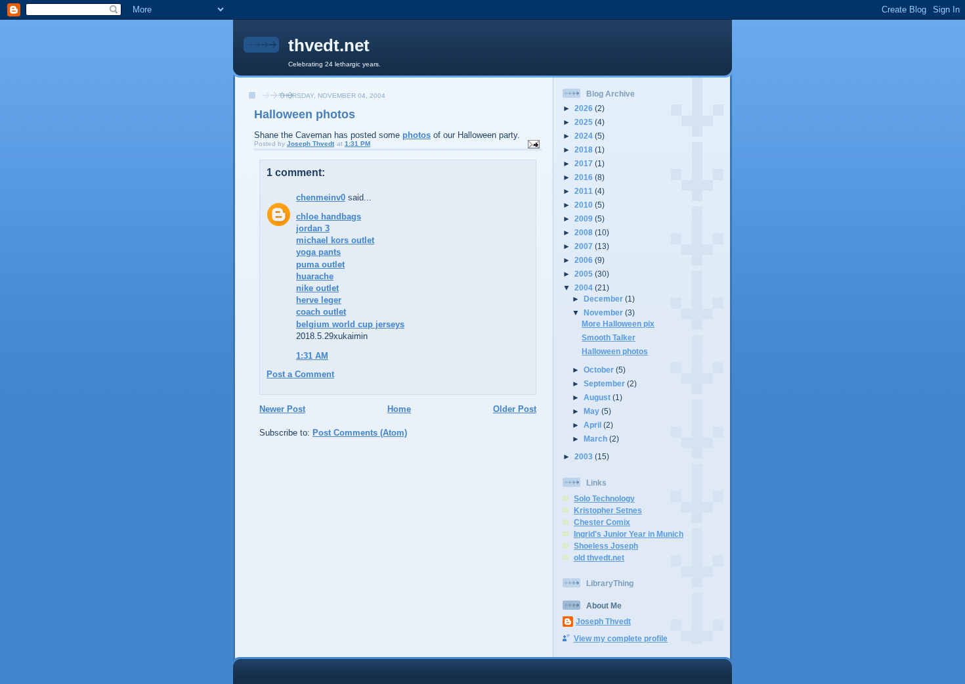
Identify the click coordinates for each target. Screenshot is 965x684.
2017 (584, 163)
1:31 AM (312, 356)
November (604, 312)
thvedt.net (329, 45)
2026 (584, 108)
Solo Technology (604, 498)
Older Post (514, 409)
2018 (584, 149)
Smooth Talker (608, 337)
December (604, 298)
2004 (584, 287)
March (596, 438)
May (592, 411)
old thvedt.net (599, 557)
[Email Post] (533, 143)
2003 (584, 456)
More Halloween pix (618, 323)
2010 (584, 204)
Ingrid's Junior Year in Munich (628, 534)
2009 (584, 218)
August (598, 397)
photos (416, 135)
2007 (584, 246)
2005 (584, 273)
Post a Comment (300, 374)
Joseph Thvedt (603, 621)
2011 (584, 191)
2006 (584, 260)
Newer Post (282, 409)
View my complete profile (621, 638)
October (600, 369)
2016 (584, 177)
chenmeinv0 (320, 197)
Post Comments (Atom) (359, 433)
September (605, 383)
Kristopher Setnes (608, 510)
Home (399, 409)
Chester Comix (602, 522)
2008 (584, 232)
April (593, 425)
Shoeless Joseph (606, 545)
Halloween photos (615, 351)
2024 (584, 135)
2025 (584, 122)
